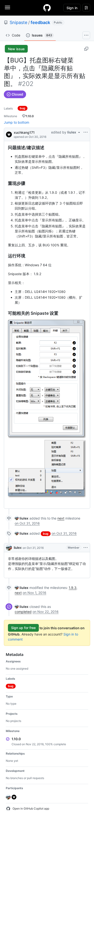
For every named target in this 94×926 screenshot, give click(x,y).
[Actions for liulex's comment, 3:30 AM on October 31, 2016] (85, 547)
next (60, 518)
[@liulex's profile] (9, 548)
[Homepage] (47, 8)
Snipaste (18, 22)
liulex (18, 547)
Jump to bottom (16, 122)
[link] (21, 518)
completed (23, 612)
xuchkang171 (24, 132)
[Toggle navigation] (7, 7)
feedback (40, 22)
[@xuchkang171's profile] (9, 134)
